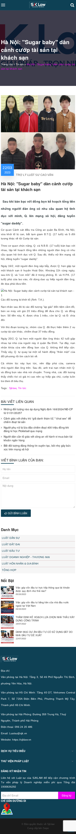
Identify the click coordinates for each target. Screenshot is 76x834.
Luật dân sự (11, 537)
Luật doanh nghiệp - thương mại (26, 557)
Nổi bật (7, 580)
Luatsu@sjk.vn (18, 733)
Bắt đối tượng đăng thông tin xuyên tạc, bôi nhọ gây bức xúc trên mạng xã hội (37, 447)
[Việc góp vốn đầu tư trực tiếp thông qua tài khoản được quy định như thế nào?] (7, 592)
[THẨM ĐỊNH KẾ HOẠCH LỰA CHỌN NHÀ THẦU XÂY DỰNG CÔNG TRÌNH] (7, 621)
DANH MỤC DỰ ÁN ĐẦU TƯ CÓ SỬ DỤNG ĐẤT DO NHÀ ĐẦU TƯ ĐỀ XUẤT (44, 633)
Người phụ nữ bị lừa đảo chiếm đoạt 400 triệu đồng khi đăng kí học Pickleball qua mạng (36, 429)
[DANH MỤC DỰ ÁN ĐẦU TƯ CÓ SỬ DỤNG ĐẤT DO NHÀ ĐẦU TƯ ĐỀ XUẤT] (7, 636)
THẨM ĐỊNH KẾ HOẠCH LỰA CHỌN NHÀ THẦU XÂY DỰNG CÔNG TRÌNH (45, 618)
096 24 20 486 (23, 726)
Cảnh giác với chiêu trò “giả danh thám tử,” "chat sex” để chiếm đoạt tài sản (37, 420)
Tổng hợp (9, 570)
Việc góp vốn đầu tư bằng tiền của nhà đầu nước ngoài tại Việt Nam (42, 604)
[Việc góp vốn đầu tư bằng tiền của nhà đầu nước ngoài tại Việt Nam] (7, 607)
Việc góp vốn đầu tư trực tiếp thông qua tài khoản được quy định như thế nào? (43, 589)
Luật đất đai (11, 544)
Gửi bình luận (17, 513)
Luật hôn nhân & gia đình (20, 563)
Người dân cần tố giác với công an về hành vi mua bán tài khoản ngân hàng (38, 438)
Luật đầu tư (11, 550)
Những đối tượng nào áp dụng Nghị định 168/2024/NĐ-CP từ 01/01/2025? (38, 411)
